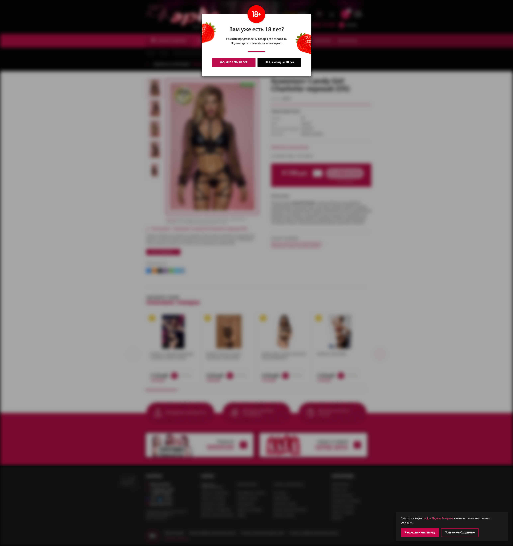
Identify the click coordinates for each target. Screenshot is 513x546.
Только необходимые (460, 532)
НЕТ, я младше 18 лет (279, 62)
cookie (427, 518)
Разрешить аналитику (420, 532)
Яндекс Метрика (442, 518)
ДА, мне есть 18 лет (233, 62)
